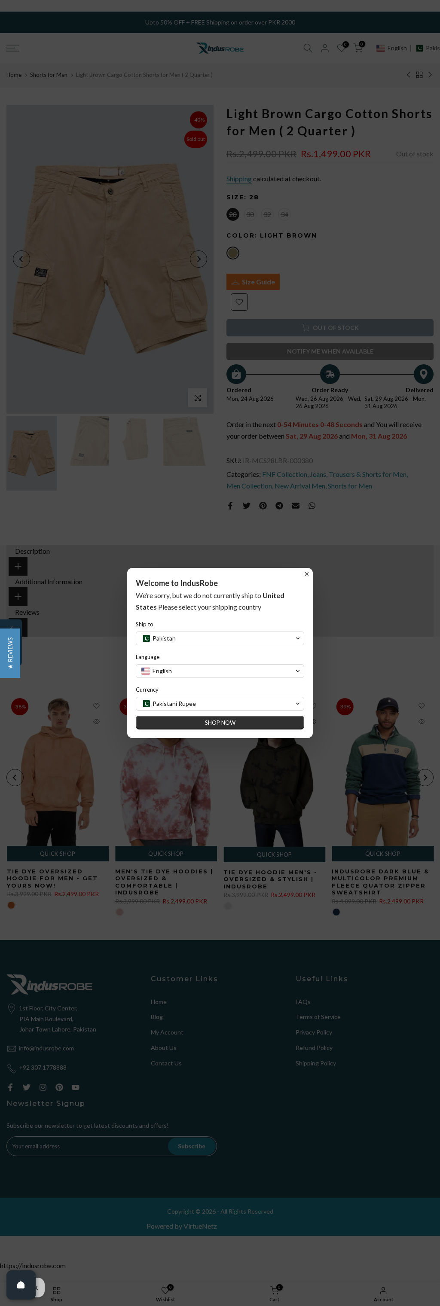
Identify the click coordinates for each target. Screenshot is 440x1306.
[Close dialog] (306, 574)
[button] (10, 653)
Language (147, 656)
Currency (147, 689)
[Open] (21, 1285)
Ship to (144, 624)
